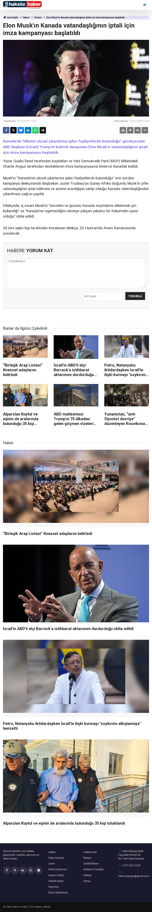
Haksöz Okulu (56, 875)
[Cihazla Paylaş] (43, 130)
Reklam (88, 875)
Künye (87, 881)
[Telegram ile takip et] (39, 870)
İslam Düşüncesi (57, 869)
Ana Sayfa (12, 17)
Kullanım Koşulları (94, 869)
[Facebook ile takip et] (7, 870)
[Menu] (145, 5)
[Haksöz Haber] (22, 5)
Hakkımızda (90, 852)
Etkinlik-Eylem (56, 881)
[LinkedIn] (28, 130)
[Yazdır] (123, 130)
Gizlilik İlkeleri (91, 863)
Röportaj (53, 886)
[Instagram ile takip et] (31, 870)
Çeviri (51, 863)
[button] (130, 130)
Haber (26, 17)
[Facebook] (6, 130)
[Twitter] (13, 130)
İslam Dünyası (56, 857)
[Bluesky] (21, 130)
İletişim (88, 857)
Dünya (37, 17)
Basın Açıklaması (58, 892)
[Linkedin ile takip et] (23, 870)
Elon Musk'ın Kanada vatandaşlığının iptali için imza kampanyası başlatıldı (85, 17)
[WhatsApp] (35, 130)
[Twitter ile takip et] (15, 870)
